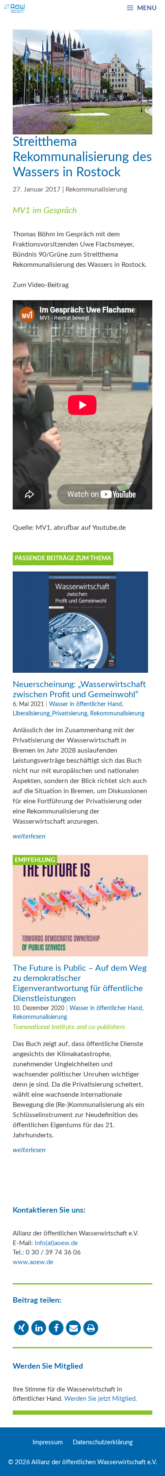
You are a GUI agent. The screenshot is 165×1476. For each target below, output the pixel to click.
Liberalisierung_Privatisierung (50, 713)
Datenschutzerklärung (103, 1442)
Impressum (48, 1442)
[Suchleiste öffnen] (106, 8)
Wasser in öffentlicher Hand (85, 704)
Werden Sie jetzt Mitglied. (100, 1399)
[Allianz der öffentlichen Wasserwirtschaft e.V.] (14, 8)
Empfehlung (35, 860)
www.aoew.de (33, 1262)
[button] (21, 1327)
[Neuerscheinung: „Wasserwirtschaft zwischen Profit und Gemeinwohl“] (80, 667)
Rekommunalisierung (96, 189)
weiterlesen (29, 836)
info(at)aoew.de (56, 1243)
